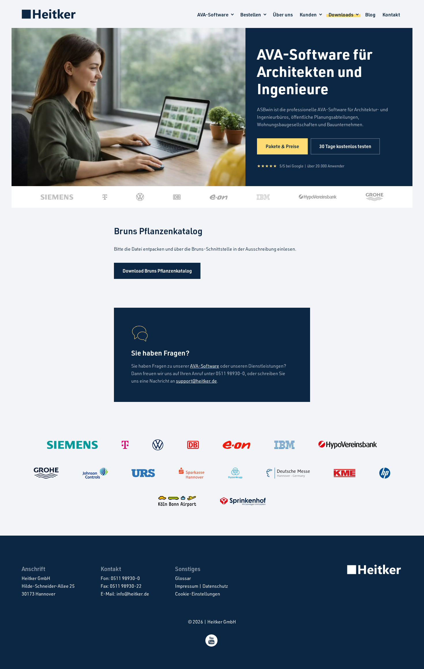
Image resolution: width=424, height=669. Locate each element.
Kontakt (391, 15)
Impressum (186, 586)
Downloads (341, 15)
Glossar (183, 578)
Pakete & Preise (282, 146)
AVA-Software (212, 15)
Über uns (283, 15)
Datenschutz (215, 586)
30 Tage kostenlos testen (345, 146)
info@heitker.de (133, 594)
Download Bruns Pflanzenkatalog (157, 271)
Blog (370, 15)
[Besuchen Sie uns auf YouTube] (212, 645)
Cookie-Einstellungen (197, 594)
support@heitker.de (196, 381)
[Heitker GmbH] (49, 14)
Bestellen (250, 15)
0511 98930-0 (125, 578)
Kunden (308, 15)
